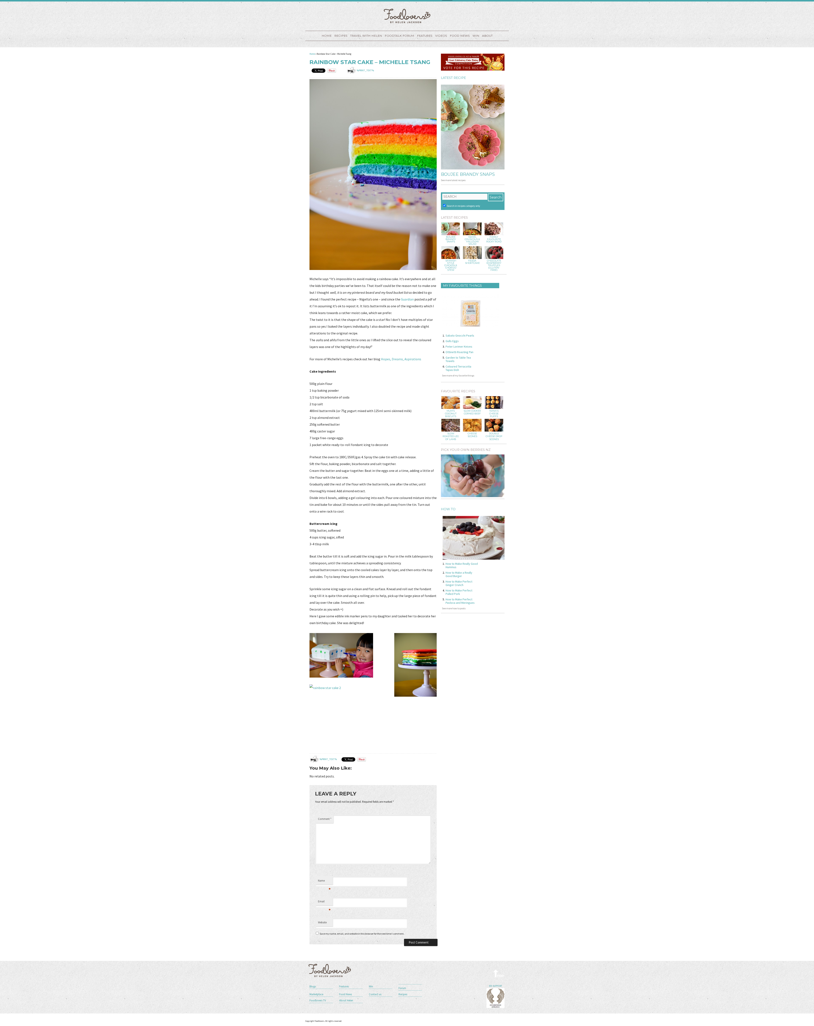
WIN (476, 35)
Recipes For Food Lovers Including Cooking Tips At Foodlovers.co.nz (407, 16)
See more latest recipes (453, 180)
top (499, 973)
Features (424, 35)
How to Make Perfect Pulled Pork (459, 592)
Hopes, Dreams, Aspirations (401, 359)
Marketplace (316, 994)
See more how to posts (454, 608)
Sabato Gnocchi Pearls (460, 335)
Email (324, 903)
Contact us (375, 994)
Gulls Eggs (452, 341)
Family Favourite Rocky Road (494, 239)
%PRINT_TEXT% (365, 70)
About (487, 35)
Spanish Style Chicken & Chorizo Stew (450, 265)
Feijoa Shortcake (472, 262)
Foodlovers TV (317, 1000)
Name (324, 882)
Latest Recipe (453, 78)
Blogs (312, 986)
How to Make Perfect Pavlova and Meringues (460, 601)
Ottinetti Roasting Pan (459, 352)
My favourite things (462, 286)
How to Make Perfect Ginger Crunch (459, 583)
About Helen (346, 1000)
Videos (441, 35)
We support (495, 985)
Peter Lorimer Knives (459, 346)
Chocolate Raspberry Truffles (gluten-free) (493, 265)
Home (327, 35)
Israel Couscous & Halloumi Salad (472, 240)
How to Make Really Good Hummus (462, 565)
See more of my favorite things (458, 375)
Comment (324, 819)
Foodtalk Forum (399, 35)
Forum (402, 988)
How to (448, 509)
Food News (460, 35)
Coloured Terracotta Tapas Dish (458, 368)
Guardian (407, 299)
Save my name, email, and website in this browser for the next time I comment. (362, 933)
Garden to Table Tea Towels (458, 359)
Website (322, 922)
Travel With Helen (366, 35)
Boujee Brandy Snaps (468, 174)
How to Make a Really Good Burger (459, 574)
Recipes (340, 35)
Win (371, 986)
